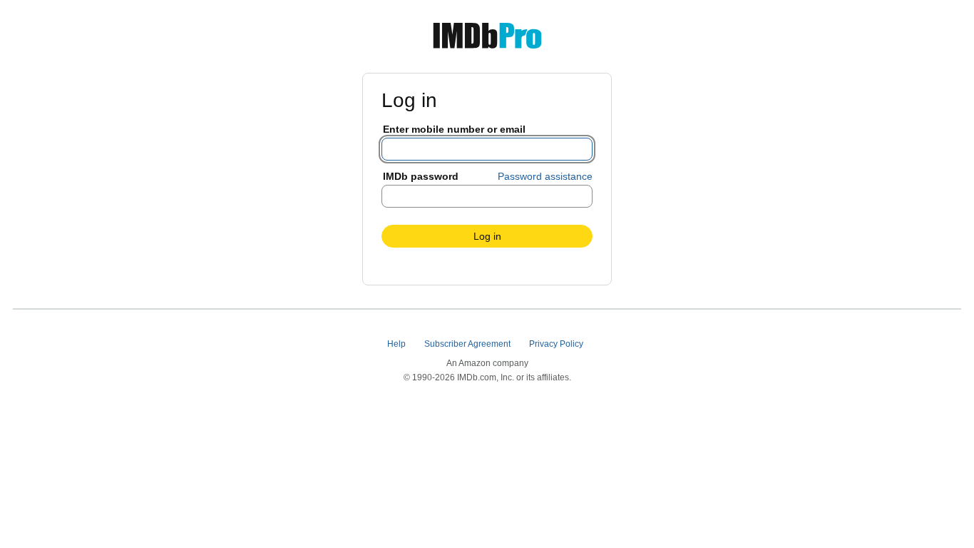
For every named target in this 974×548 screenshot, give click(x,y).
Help (397, 344)
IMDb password (420, 176)
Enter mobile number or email (454, 129)
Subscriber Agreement (468, 344)
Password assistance (545, 176)
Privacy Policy (557, 344)
